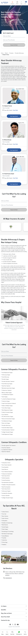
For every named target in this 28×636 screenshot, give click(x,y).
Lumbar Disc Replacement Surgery (9, 399)
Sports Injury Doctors (6, 489)
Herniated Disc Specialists (7, 493)
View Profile (15, 110)
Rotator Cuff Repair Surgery (7, 405)
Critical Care (4, 540)
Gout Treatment (5, 414)
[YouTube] (17, 625)
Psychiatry (4, 538)
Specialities (3, 610)
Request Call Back (14, 45)
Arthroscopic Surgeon (6, 491)
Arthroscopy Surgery (6, 374)
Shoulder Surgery (5, 379)
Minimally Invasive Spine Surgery (8, 388)
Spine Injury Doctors (6, 475)
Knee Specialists (5, 467)
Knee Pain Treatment (6, 447)
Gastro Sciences (5, 518)
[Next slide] (26, 321)
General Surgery (5, 527)
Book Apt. (12, 634)
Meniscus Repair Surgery (7, 392)
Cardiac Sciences (5, 511)
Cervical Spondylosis (6, 480)
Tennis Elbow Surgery (6, 408)
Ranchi (6, 53)
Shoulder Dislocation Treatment (8, 381)
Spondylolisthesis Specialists (7, 482)
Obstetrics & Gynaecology (7, 522)
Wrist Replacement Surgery (7, 410)
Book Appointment (14, 116)
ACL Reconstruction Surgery (7, 416)
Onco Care (4, 514)
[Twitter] (13, 624)
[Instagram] (15, 625)
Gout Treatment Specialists (7, 471)
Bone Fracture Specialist (6, 465)
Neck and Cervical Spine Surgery (8, 418)
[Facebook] (10, 625)
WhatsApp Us (19, 634)
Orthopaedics (4, 520)
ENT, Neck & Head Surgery (7, 533)
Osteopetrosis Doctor (6, 462)
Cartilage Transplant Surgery (7, 432)
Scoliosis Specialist (5, 495)
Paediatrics (4, 544)
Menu (3, 634)
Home (2, 53)
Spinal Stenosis (5, 469)
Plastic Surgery (5, 529)
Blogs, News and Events (6, 613)
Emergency (12, 3)
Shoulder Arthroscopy (19, 53)
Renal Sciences (5, 524)
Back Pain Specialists (6, 487)
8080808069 (8, 578)
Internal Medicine (5, 536)
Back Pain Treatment (6, 451)
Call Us (25, 634)
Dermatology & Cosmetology (7, 531)
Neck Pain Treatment (6, 386)
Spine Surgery (4, 396)
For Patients (3, 606)
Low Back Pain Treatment (7, 449)
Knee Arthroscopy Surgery (7, 383)
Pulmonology (4, 542)
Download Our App (5, 620)
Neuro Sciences (5, 516)
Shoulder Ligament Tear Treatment (9, 445)
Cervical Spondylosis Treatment (8, 430)
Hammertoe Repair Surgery (7, 427)
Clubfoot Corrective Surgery (7, 412)
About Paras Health (5, 617)
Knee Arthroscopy (5, 377)
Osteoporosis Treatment (6, 390)
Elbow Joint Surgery (6, 423)
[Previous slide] (1, 321)
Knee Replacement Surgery (7, 372)
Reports (17, 3)
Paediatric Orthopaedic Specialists (8, 484)
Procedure (11, 53)
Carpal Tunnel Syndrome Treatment (9, 403)
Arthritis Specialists (6, 478)
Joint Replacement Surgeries (7, 394)
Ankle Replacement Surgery (7, 434)
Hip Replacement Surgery (7, 421)
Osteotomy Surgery (6, 401)
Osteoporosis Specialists (7, 473)
